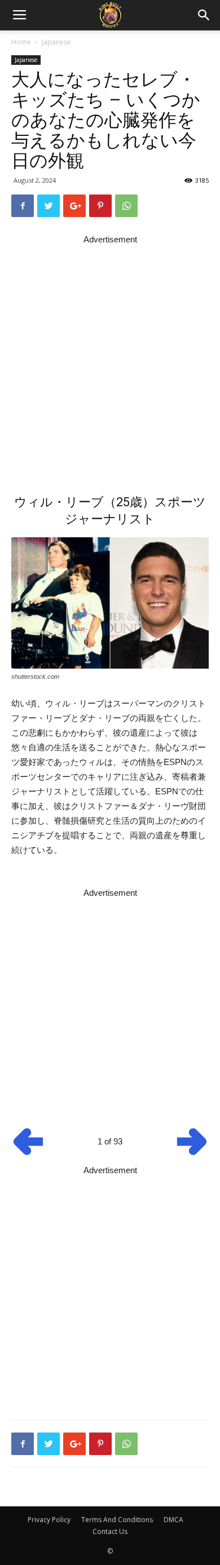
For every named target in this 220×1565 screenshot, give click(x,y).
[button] (204, 15)
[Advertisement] (110, 357)
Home (21, 42)
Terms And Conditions (117, 1519)
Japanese (56, 42)
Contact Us (110, 1531)
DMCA (173, 1519)
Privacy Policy (49, 1519)
